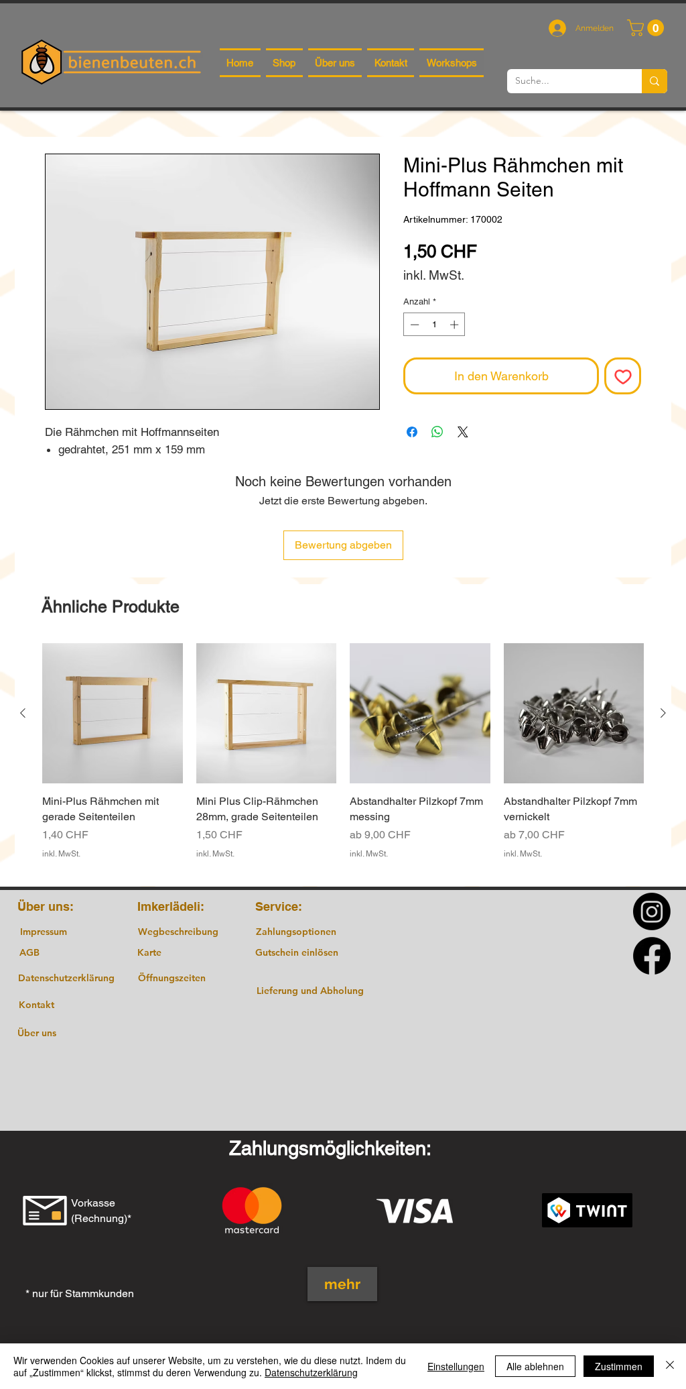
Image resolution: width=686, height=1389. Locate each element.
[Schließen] (670, 1366)
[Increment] (456, 324)
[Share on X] (463, 432)
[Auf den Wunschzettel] (622, 375)
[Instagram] (652, 911)
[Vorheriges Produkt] (23, 713)
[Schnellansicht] (112, 713)
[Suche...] (654, 81)
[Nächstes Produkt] (663, 713)
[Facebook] (652, 956)
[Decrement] (413, 324)
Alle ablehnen (535, 1366)
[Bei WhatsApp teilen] (437, 432)
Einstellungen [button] (455, 1366)
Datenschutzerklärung (311, 1372)
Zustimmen (618, 1366)
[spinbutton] (434, 324)
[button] (647, 27)
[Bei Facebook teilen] (412, 432)
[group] (343, 759)
